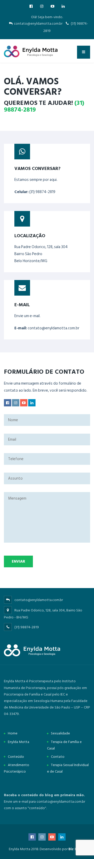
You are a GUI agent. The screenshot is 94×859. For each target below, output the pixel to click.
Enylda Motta (18, 742)
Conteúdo (16, 757)
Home (12, 733)
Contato (57, 757)
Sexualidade (60, 733)
